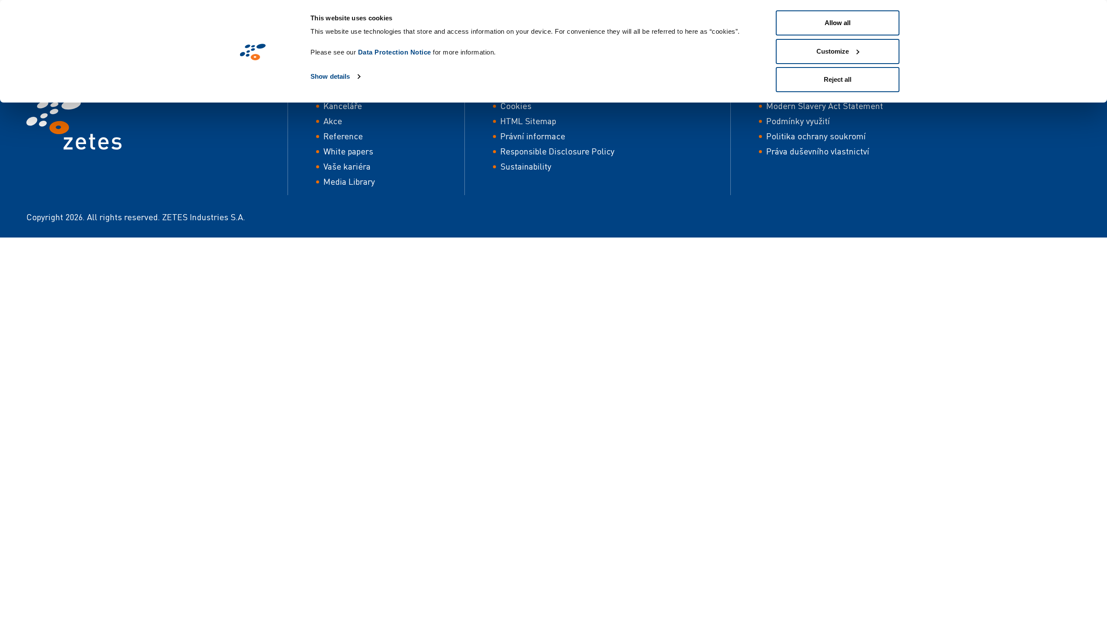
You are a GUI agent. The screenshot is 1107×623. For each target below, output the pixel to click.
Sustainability (525, 166)
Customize (832, 51)
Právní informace (532, 136)
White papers (348, 151)
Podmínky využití (798, 121)
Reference (343, 136)
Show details (330, 76)
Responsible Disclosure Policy (557, 151)
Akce (332, 121)
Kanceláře (342, 105)
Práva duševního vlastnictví (817, 151)
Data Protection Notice (394, 52)
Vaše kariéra (347, 166)
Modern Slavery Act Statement (824, 105)
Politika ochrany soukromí (816, 136)
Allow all (838, 22)
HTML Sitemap (528, 121)
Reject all (837, 79)
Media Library (349, 181)
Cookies (515, 105)
